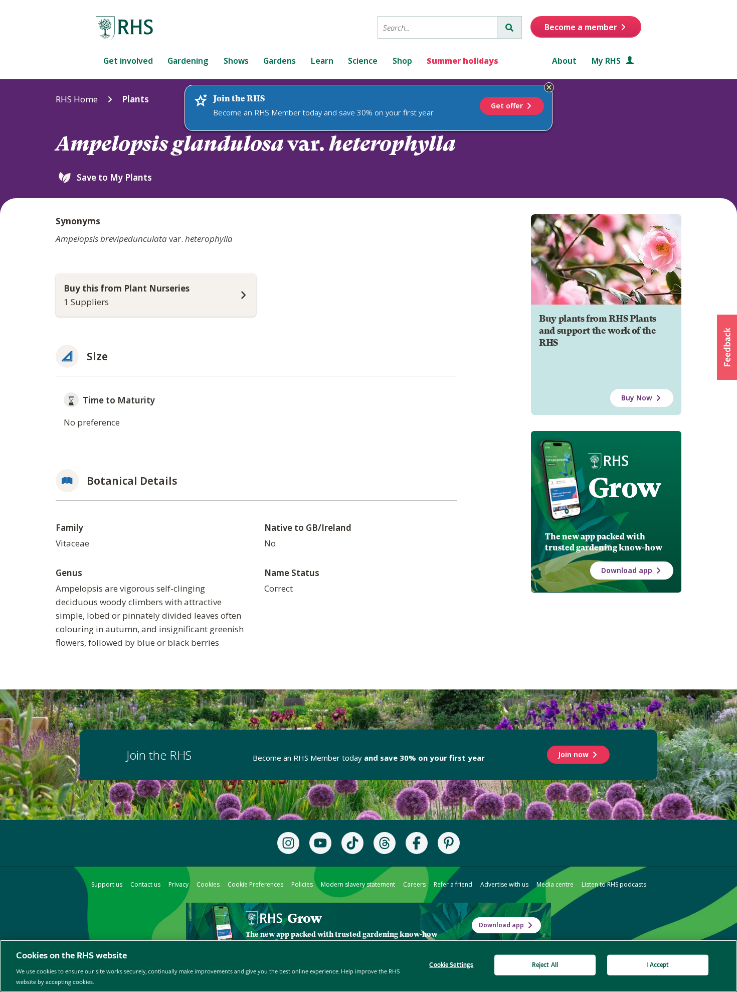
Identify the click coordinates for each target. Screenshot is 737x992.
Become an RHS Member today (369, 758)
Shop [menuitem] (402, 60)
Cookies (208, 884)
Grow (624, 488)
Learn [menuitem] (322, 60)
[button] (727, 347)
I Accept (657, 965)
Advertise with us (504, 884)
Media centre (555, 884)
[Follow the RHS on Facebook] (417, 843)
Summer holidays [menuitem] (462, 60)
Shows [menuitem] (236, 60)
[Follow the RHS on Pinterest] (449, 843)
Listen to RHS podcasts (614, 884)
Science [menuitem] (363, 60)
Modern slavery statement (358, 884)
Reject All (545, 965)
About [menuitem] (564, 60)
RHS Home (77, 99)
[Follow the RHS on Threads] (385, 843)
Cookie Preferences (255, 884)
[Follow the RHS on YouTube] (320, 843)
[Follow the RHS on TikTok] (352, 843)
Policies (302, 884)
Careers (414, 884)
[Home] (125, 28)
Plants (135, 99)
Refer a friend (453, 884)
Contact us (145, 884)
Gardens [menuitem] (279, 60)
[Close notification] (549, 87)
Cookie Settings (451, 965)
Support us (106, 884)
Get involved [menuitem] (128, 60)
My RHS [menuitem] (607, 60)
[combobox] (437, 27)
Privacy (178, 884)
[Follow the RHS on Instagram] (288, 843)
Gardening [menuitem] (188, 60)
